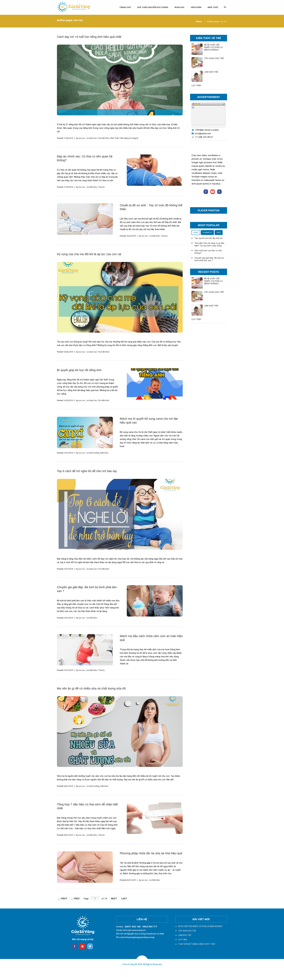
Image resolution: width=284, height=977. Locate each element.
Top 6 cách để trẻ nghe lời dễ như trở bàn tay (87, 471)
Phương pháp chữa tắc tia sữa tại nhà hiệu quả (151, 853)
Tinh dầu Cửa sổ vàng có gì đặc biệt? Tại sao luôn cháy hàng (209, 244)
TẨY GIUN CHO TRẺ (214, 58)
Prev (77, 898)
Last (124, 898)
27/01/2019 (68, 453)
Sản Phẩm (196, 7)
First (64, 898)
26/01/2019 (68, 786)
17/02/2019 (68, 138)
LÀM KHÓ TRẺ (211, 72)
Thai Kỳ (101, 187)
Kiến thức (213, 7)
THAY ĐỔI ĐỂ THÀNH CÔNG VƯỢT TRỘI (196, 944)
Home (199, 21)
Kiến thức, (105, 138)
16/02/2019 (131, 236)
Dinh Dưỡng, (94, 453)
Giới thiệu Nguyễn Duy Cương (152, 7)
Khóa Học (179, 7)
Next (114, 898)
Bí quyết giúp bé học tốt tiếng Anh (79, 370)
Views (195, 232)
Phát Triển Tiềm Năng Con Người (124, 138)
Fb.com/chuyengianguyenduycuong (135, 937)
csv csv (82, 138)
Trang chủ (125, 7)
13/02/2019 (68, 400)
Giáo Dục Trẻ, (95, 138)
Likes (218, 232)
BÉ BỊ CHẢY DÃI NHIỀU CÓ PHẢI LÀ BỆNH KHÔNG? (213, 47)
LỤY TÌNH (196, 85)
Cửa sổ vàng (128, 964)
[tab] (196, 232)
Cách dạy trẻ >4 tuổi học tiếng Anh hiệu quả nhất (89, 36)
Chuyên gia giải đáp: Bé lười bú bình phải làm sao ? (209, 259)
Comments (207, 232)
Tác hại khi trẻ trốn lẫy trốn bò (209, 238)
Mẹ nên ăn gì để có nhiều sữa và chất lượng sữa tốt (91, 688)
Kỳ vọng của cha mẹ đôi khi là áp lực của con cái (89, 254)
